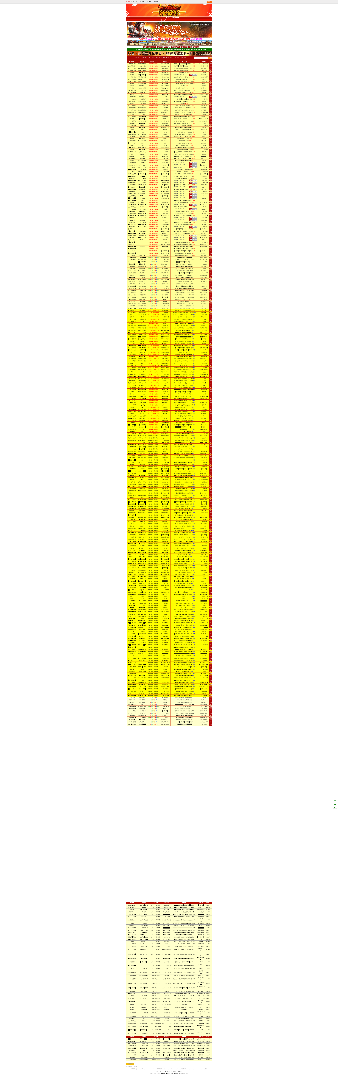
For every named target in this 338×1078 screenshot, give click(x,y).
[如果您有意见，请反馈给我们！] (335, 803)
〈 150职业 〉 (132, 941)
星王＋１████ (143, 1039)
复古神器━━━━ (144, 944)
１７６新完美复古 (132, 975)
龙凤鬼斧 (132, 923)
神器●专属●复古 (144, 949)
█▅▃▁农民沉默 (132, 939)
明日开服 (142, 1)
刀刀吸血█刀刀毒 (144, 937)
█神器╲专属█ (143, 962)
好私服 (135, 1066)
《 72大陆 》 (144, 941)
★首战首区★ (144, 1009)
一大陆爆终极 (144, 923)
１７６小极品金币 (144, 1013)
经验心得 (169, 1071)
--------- (143, 1001)
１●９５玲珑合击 (132, 1026)
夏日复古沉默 (132, 1050)
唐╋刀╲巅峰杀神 (132, 1043)
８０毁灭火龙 (132, 995)
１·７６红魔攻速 (132, 916)
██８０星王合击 (132, 934)
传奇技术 (164, 1071)
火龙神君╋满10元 (132, 1045)
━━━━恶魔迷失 (132, 944)
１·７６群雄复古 (132, 1052)
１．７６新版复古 (132, 1013)
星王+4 (143, 1020)
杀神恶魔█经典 (131, 932)
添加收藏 (209, 1)
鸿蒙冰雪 (132, 1005)
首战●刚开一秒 (143, 954)
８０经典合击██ (132, 1048)
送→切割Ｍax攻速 (144, 1045)
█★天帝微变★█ (132, 965)
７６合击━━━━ (144, 1055)
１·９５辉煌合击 (132, 930)
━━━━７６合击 (132, 1055)
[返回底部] (335, 807)
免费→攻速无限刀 (144, 972)
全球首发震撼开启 (144, 975)
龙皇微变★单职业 (132, 1023)
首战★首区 (143, 1007)
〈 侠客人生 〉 (132, 909)
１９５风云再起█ (132, 954)
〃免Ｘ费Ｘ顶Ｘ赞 (144, 979)
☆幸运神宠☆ (132, 962)
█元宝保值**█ (143, 1030)
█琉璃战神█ (132, 1001)
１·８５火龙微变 (132, 949)
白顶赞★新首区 (143, 1023)
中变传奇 (128, 1066)
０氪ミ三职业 (144, 995)
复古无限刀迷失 (143, 1041)
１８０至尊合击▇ (132, 914)
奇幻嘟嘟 (132, 1007)
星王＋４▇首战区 (144, 914)
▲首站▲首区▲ (143, 1005)
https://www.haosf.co (175, 1073)
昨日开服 (149, 1)
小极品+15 (143, 916)
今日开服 (135, 1)
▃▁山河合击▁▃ (132, 1020)
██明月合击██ (132, 1030)
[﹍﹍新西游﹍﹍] (132, 920)
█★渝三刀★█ (131, 993)
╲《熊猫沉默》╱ (132, 912)
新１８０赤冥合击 (132, 928)
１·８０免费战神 (132, 1033)
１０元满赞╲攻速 (144, 1043)
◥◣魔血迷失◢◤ (132, 1041)
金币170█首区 (132, 1018)
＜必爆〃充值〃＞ (144, 912)
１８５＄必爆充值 (132, 979)
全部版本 (156, 1)
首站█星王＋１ (143, 934)
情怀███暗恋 (143, 932)
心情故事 (174, 1071)
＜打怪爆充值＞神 (144, 1016)
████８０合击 (132, 1039)
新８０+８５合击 (144, 930)
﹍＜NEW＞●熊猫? (132, 1016)
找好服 (132, 1066)
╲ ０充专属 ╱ (144, 998)
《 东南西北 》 (132, 907)
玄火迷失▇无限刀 (132, 905)
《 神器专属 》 (144, 907)
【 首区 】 (143, 968)
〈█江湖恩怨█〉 (144, 909)
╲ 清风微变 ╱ (132, 998)
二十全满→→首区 (144, 1033)
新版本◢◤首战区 (144, 1026)
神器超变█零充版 (132, 937)
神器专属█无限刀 (144, 988)
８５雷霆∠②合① (132, 972)
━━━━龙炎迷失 (132, 946)
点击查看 (208, 905)
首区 (144, 1018)
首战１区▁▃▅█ (144, 939)
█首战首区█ (144, 958)
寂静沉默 (132, 968)
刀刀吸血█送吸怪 (144, 905)
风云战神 (132, 1009)
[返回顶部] (335, 801)
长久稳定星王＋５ (144, 928)
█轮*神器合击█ (132, 958)
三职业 (143, 1050)
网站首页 (128, 1)
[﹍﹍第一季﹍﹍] (144, 920)
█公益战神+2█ (143, 1048)
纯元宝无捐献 (144, 946)
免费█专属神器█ (132, 988)
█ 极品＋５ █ (144, 1052)
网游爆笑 (179, 1071)
